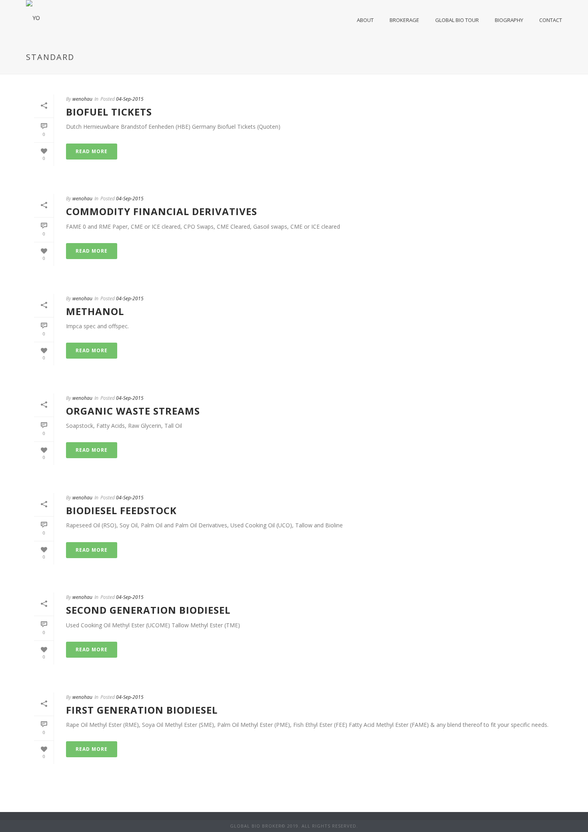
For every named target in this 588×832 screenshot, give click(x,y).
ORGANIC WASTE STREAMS (133, 410)
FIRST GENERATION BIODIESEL (142, 709)
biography (509, 20)
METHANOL (95, 311)
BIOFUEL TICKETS (109, 111)
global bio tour (457, 20)
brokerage (404, 20)
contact (550, 20)
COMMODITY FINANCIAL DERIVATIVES (161, 211)
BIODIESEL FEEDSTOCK (121, 510)
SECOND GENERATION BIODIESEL (148, 610)
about (365, 20)
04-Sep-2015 (130, 99)
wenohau (82, 99)
